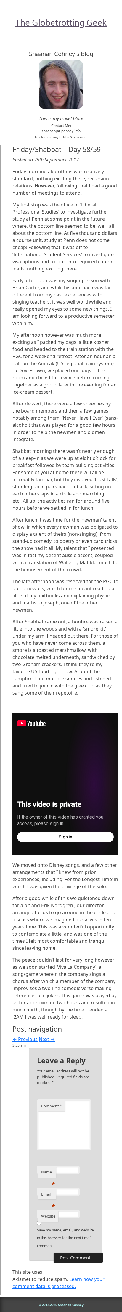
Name (48, 1173)
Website (48, 1216)
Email (48, 1195)
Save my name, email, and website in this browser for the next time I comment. (65, 1238)
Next (47, 1039)
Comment (51, 1106)
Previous (25, 1039)
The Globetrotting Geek (61, 22)
